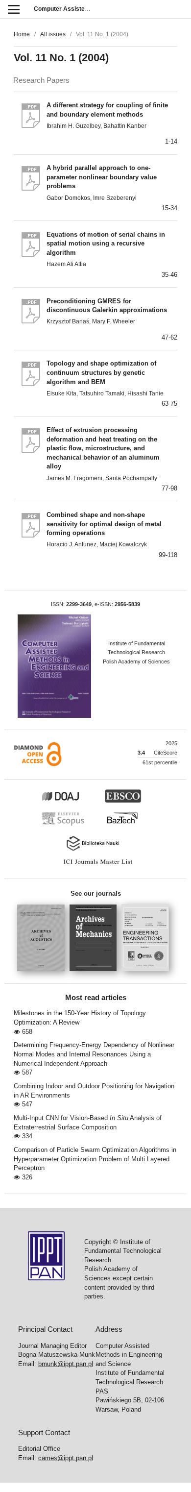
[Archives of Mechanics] (96, 974)
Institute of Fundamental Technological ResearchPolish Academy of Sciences (136, 652)
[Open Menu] (13, 9)
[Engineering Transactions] (147, 974)
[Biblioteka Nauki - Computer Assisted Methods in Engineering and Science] (95, 850)
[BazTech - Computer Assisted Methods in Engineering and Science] (126, 825)
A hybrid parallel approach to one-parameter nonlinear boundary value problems (102, 177)
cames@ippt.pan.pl (65, 1458)
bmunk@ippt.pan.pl (65, 1364)
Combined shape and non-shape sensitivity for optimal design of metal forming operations (104, 524)
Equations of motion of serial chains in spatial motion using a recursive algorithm (106, 243)
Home (22, 34)
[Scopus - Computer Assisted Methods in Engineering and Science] (65, 825)
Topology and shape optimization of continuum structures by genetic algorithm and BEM (101, 372)
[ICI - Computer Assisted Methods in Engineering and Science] (95, 864)
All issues (53, 34)
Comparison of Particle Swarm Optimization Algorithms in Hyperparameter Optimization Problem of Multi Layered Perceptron (95, 1159)
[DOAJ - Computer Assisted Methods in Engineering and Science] (71, 801)
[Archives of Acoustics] (43, 974)
